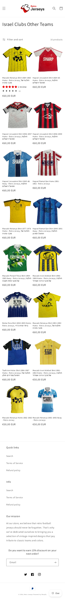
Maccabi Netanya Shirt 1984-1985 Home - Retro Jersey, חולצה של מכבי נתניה (16, 80)
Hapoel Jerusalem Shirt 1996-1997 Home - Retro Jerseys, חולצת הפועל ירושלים (17, 136)
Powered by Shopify (40, 594)
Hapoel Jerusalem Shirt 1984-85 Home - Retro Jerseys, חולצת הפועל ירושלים (46, 80)
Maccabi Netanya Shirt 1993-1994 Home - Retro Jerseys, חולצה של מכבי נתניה (47, 325)
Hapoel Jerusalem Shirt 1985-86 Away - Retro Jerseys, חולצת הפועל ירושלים (16, 183)
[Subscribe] (55, 562)
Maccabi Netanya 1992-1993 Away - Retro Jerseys (47, 418)
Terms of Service (14, 463)
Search (9, 456)
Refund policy (13, 470)
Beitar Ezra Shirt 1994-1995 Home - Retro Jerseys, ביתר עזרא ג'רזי (17, 324)
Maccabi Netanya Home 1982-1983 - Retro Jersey (17, 418)
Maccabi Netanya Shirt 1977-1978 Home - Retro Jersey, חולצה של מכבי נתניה (16, 231)
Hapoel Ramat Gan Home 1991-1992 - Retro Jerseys (46, 182)
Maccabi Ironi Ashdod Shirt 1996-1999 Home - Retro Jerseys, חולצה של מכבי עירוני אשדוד (47, 278)
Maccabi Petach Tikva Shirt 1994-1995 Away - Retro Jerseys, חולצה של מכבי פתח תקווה (16, 278)
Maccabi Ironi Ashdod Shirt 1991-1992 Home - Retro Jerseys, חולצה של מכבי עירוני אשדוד (47, 372)
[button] (3, 8)
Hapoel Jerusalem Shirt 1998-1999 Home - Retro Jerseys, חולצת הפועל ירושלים (47, 136)
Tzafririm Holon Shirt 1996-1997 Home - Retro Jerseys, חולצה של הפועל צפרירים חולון (16, 372)
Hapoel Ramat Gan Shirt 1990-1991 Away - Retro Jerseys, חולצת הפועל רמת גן (47, 231)
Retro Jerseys (28, 594)
